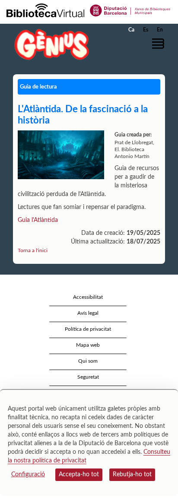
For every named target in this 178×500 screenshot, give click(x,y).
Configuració (28, 475)
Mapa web (88, 345)
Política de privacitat (88, 329)
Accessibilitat (88, 297)
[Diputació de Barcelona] (130, 10)
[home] (49, 44)
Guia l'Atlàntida (38, 220)
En (160, 29)
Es (145, 29)
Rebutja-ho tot (132, 475)
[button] (160, 43)
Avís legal (88, 313)
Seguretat (88, 377)
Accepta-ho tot (79, 475)
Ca (131, 29)
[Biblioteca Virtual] (45, 10)
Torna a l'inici (33, 250)
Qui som (88, 361)
